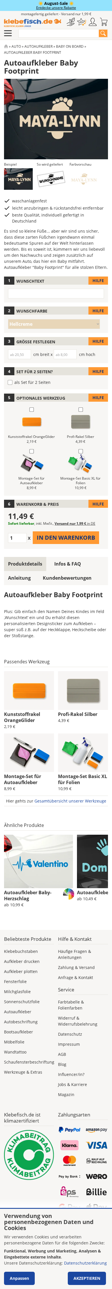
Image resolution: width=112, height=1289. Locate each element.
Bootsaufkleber (18, 1032)
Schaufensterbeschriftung (29, 1062)
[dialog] (56, 1249)
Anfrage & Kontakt (75, 977)
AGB (62, 1054)
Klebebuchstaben (21, 951)
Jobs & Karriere (72, 1084)
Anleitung (19, 578)
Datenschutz (70, 1034)
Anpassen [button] (19, 1278)
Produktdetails (25, 564)
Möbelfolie (14, 1042)
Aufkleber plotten (21, 971)
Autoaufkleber (38, 46)
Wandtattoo (15, 1052)
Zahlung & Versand (76, 967)
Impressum (69, 1044)
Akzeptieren (87, 1278)
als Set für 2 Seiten (32, 382)
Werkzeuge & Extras (23, 1072)
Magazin (66, 1094)
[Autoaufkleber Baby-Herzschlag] (38, 861)
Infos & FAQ (67, 564)
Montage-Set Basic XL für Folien (82, 779)
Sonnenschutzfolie (22, 1001)
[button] (18, 179)
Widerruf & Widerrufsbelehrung (77, 1021)
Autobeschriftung (21, 1021)
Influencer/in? (71, 1074)
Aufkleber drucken (22, 961)
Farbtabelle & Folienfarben (71, 1005)
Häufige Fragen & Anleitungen (74, 954)
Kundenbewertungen (67, 578)
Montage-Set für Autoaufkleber (22, 779)
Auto (16, 46)
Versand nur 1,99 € (75, 523)
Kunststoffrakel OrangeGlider (22, 717)
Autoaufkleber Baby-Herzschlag (27, 895)
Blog (62, 1064)
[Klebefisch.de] (32, 23)
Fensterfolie (15, 981)
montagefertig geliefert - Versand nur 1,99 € (56, 14)
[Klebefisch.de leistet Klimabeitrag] (29, 1155)
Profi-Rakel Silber (77, 714)
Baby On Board (70, 46)
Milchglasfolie (17, 991)
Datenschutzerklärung (85, 1263)
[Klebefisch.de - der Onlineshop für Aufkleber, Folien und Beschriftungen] (6, 46)
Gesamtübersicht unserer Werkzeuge (70, 801)
